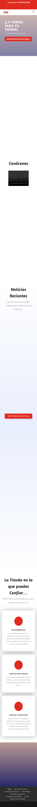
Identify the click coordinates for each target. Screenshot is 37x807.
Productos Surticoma (11, 791)
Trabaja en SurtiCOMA (14, 796)
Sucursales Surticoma (17, 794)
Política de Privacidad (17, 799)
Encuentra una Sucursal (18, 39)
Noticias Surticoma (20, 789)
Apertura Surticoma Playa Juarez (17, 339)
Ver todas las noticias (18, 416)
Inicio (9, 789)
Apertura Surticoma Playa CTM (16, 390)
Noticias (6, 341)
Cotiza (26, 796)
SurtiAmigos (26, 791)
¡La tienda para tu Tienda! (14, 26)
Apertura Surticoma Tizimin (15, 361)
